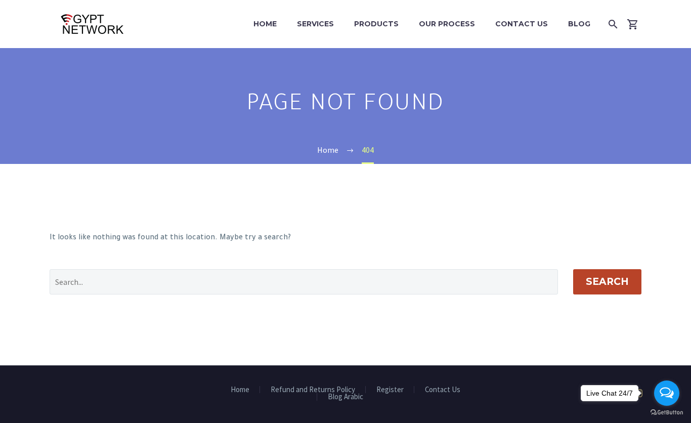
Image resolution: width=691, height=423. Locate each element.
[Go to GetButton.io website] (667, 412)
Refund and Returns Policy (313, 390)
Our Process (447, 23)
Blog (579, 23)
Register (390, 390)
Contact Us (521, 23)
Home (265, 23)
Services (315, 23)
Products (376, 23)
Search (607, 281)
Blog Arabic (345, 397)
